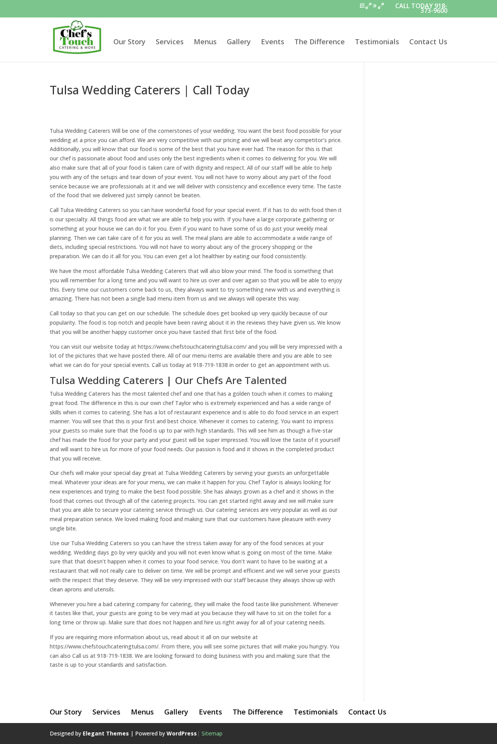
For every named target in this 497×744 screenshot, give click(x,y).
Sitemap (212, 733)
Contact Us (428, 42)
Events (272, 42)
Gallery (239, 42)
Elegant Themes (106, 733)
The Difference (319, 42)
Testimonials (377, 42)
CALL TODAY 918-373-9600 (421, 9)
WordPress (182, 733)
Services (170, 42)
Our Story (129, 42)
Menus (205, 42)
